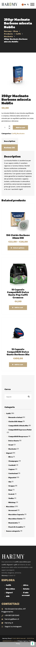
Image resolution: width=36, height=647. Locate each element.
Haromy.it (9, 622)
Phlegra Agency (23, 641)
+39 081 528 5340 (12, 615)
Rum (10, 490)
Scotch (11, 494)
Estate (26, 588)
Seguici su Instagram (13, 626)
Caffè (14, 133)
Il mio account (26, 594)
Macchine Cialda (15, 518)
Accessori (12, 510)
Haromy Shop (6, 638)
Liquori (9, 453)
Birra (10, 457)
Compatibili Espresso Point (20, 429)
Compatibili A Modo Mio (18, 425)
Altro (25, 585)
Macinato (20, 133)
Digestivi (12, 477)
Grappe (11, 486)
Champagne (13, 461)
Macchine (10, 506)
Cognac (11, 469)
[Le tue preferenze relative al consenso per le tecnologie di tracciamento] (32, 643)
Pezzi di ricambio (15, 527)
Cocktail (12, 465)
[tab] (9, 141)
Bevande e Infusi (15, 417)
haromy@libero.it (12, 619)
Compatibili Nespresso (18, 436)
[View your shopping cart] (25, 5)
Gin (9, 482)
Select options (18, 248)
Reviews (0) (9, 147)
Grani (10, 445)
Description (9, 141)
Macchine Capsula (16, 514)
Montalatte (13, 523)
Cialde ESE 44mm (15, 421)
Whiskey (12, 502)
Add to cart (20, 127)
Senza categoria (13, 531)
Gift (8, 596)
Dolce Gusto (13, 440)
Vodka (11, 498)
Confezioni (13, 473)
